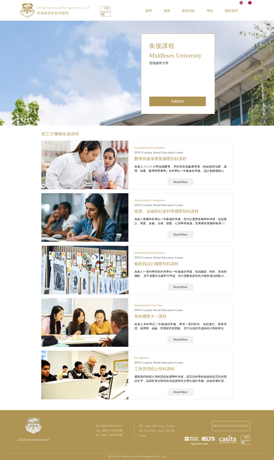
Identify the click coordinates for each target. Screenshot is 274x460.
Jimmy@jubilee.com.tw (109, 426)
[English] (241, 2)
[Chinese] (249, 2)
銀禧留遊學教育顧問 (53, 13)
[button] (207, 11)
